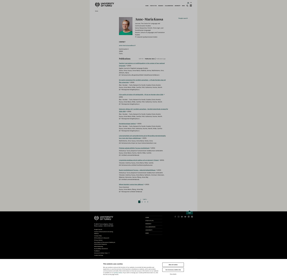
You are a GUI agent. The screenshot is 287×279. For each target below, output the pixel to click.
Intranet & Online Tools (101, 253)
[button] (191, 5)
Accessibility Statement (101, 248)
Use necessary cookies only (173, 269)
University (177, 5)
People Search (98, 229)
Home (146, 5)
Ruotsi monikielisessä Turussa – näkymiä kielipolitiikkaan (137, 170)
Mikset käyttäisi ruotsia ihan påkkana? (131, 184)
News (183, 5)
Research (160, 5)
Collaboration (169, 5)
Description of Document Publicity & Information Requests (104, 243)
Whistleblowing (98, 246)
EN (188, 2)
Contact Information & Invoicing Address (103, 232)
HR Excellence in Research (101, 238)
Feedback (97, 251)
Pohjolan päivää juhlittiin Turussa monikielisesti (134, 148)
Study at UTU (153, 5)
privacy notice (118, 272)
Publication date (150, 59)
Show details (173, 274)
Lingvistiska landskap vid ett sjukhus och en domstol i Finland (139, 160)
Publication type (161, 58)
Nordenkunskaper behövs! (127, 123)
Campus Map (98, 235)
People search (183, 18)
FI (191, 2)
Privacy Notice (98, 240)
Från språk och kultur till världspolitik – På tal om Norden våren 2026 (141, 94)
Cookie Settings (98, 255)
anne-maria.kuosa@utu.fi (127, 45)
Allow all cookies (173, 264)
